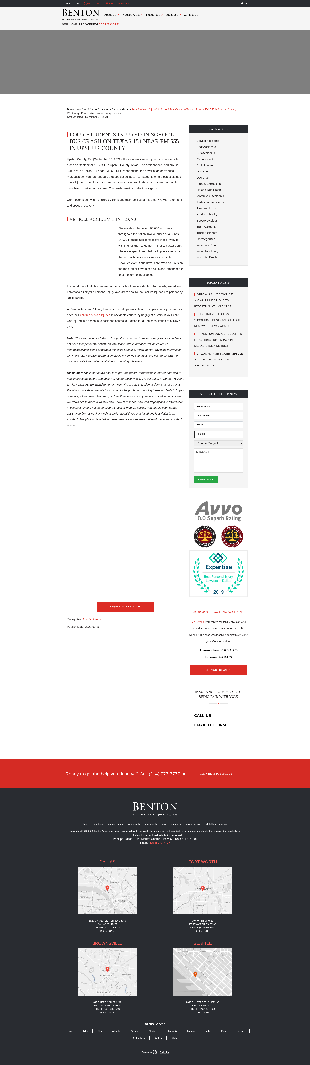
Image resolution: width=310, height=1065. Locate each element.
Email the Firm (210, 725)
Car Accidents (206, 159)
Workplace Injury (207, 251)
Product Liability (207, 214)
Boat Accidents (206, 147)
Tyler (85, 1031)
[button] (218, 128)
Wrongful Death (207, 257)
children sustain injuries (95, 315)
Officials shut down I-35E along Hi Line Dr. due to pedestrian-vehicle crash (214, 300)
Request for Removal (125, 606)
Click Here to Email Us (216, 773)
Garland (135, 1031)
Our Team (98, 824)
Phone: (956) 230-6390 (107, 1009)
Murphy (191, 1031)
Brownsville (107, 943)
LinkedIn (179, 835)
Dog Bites (203, 171)
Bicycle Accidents (208, 140)
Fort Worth (202, 861)
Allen (100, 1031)
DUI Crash (203, 177)
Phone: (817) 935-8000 (202, 927)
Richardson (139, 1038)
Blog (164, 824)
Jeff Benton (197, 622)
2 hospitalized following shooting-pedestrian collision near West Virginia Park (217, 320)
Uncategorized (206, 239)
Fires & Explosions (209, 183)
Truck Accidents (207, 233)
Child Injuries (205, 165)
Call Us (202, 715)
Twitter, (168, 835)
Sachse (158, 1038)
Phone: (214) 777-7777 (107, 927)
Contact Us (191, 14)
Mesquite (173, 1031)
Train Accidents (206, 226)
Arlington (116, 1031)
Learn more (109, 24)
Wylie (174, 1038)
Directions (107, 931)
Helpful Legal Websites (216, 824)
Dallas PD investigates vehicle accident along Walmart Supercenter (218, 359)
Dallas (107, 861)
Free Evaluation (119, 3)
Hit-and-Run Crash (209, 190)
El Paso (69, 1031)
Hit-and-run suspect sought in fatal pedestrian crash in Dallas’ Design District (218, 340)
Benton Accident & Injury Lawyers (101, 113)
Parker (208, 1031)
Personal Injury (206, 208)
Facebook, (158, 835)
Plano (224, 1031)
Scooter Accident (207, 220)
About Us (110, 14)
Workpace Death (207, 245)
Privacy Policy (193, 824)
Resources (153, 14)
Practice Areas (131, 14)
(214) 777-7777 (94, 3)
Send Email (206, 479)
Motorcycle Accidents (210, 196)
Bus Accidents (92, 619)
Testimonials (151, 824)
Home (86, 824)
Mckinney (154, 1031)
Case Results (134, 824)
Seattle (203, 943)
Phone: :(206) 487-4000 (203, 1009)
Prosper (241, 1031)
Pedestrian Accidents (210, 202)
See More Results (218, 669)
